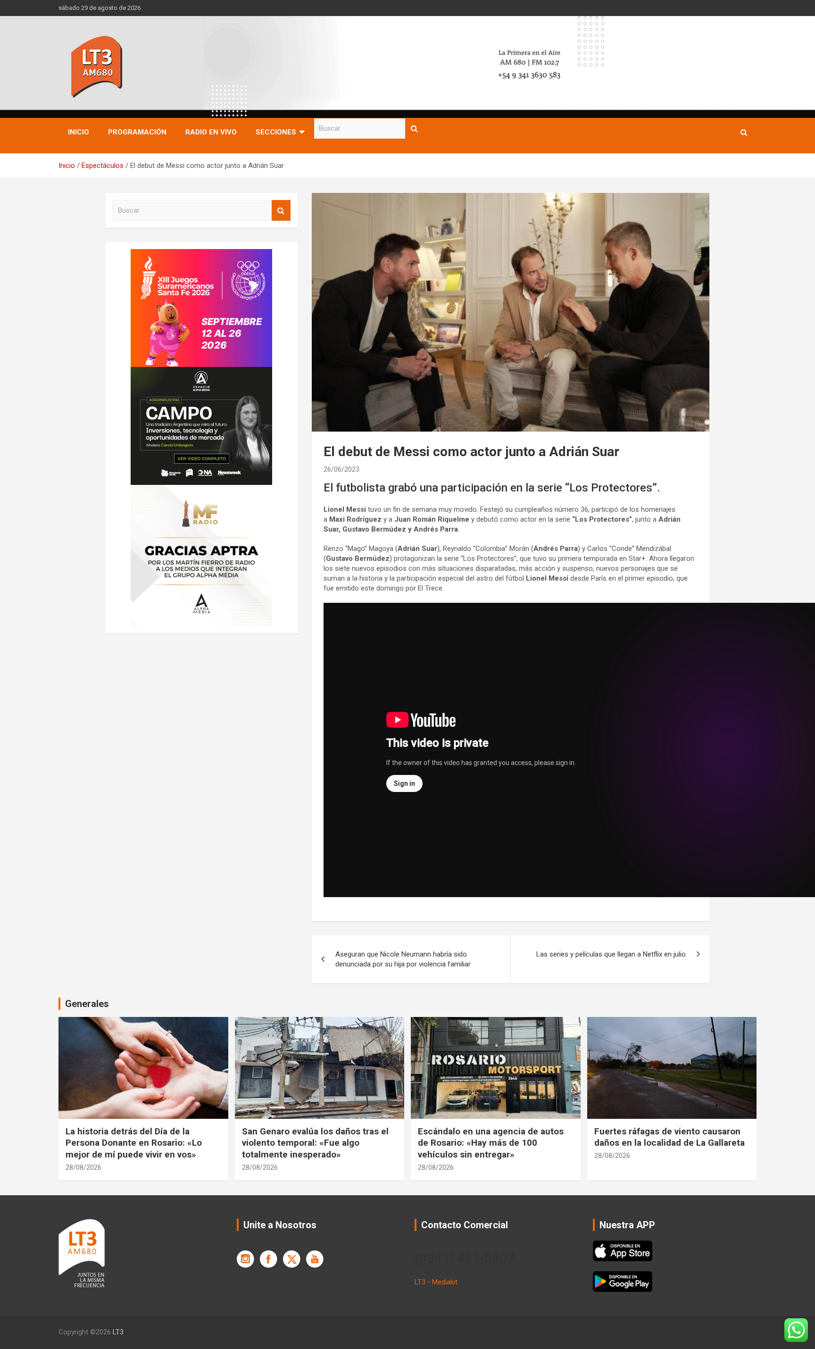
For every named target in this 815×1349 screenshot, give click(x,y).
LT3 (118, 1332)
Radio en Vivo (211, 132)
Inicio (78, 132)
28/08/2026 (83, 1167)
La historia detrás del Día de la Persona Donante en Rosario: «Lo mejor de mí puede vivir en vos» (134, 1143)
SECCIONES (276, 132)
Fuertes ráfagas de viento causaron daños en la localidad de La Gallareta (669, 1137)
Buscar (414, 128)
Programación (137, 132)
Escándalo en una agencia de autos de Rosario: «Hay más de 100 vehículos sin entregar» (491, 1143)
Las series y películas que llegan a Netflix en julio (611, 954)
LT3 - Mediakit (436, 1282)
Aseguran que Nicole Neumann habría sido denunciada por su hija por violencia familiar (403, 959)
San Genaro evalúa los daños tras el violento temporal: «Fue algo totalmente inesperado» (315, 1143)
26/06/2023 (341, 469)
